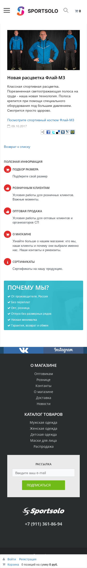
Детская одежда (43, 434)
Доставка (43, 397)
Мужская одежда (43, 422)
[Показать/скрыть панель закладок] (43, 132)
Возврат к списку (17, 146)
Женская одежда (43, 428)
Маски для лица (43, 440)
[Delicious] (58, 132)
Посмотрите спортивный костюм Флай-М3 (40, 119)
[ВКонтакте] (63, 132)
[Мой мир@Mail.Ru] (72, 132)
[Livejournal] (68, 132)
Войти (12, 559)
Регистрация (27, 559)
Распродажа (44, 446)
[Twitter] (53, 132)
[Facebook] (48, 132)
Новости (44, 403)
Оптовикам (43, 373)
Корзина (13, 564)
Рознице (43, 379)
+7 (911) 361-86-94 (43, 524)
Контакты (43, 385)
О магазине (43, 391)
